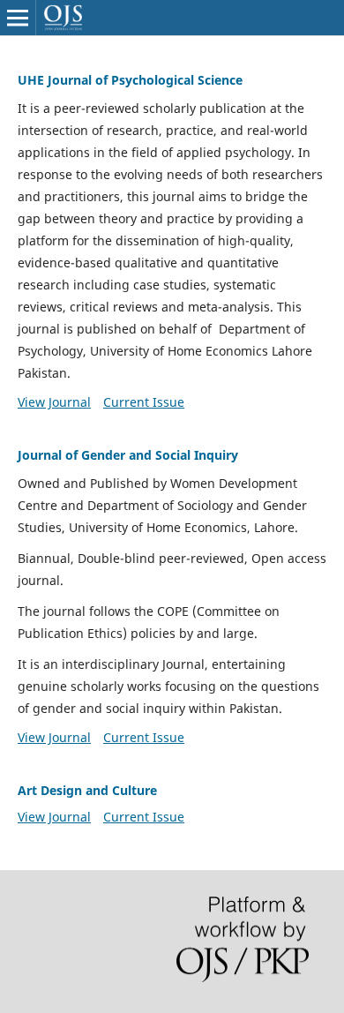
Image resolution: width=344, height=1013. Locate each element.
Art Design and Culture (87, 790)
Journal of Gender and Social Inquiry (128, 454)
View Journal (54, 402)
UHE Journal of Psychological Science (130, 79)
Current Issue (143, 402)
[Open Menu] (17, 17)
